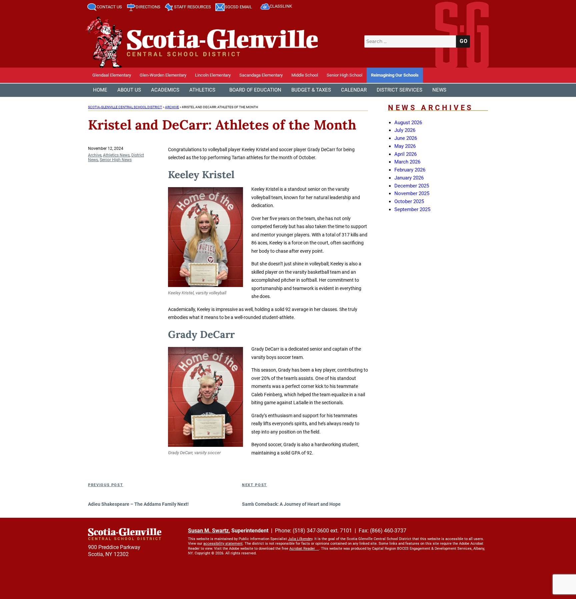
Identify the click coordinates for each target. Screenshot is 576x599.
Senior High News (116, 159)
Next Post (254, 485)
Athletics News (116, 155)
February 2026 (409, 170)
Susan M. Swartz (208, 530)
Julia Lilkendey (300, 539)
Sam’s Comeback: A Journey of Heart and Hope (291, 504)
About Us (129, 90)
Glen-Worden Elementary (163, 75)
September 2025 (412, 209)
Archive (94, 155)
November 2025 (411, 193)
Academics (165, 90)
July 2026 (404, 130)
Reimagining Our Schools (395, 75)
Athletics (202, 90)
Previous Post (105, 485)
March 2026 (407, 162)
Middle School (304, 75)
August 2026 (408, 123)
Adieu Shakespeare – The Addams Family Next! (138, 504)
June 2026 (405, 138)
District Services (399, 90)
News (439, 90)
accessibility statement (223, 543)
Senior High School (344, 75)
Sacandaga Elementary (261, 75)
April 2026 (405, 154)
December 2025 (411, 186)
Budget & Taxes (311, 90)
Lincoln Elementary (213, 75)
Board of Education (255, 90)
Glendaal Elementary (111, 75)
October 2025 (409, 201)
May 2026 (405, 146)
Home (100, 90)
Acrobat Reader (302, 548)
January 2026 (409, 178)
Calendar (354, 90)
